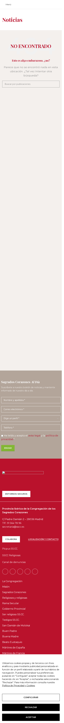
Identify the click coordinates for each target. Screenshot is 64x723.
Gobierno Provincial (14, 608)
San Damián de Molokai (16, 625)
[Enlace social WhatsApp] (35, 572)
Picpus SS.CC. (10, 548)
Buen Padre (9, 631)
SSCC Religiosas (11, 555)
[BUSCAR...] (56, 84)
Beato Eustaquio (12, 642)
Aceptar (31, 717)
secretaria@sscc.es (13, 526)
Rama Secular (10, 603)
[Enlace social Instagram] (20, 572)
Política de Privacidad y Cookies (18, 685)
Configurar (31, 697)
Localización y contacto (43, 539)
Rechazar (31, 707)
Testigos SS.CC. (10, 619)
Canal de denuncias (14, 562)
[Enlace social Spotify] (28, 572)
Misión (6, 586)
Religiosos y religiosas (14, 597)
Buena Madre (10, 636)
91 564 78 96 (14, 523)
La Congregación (12, 581)
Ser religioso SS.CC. (13, 614)
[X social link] (13, 572)
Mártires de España (13, 647)
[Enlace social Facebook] (5, 572)
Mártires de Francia (13, 653)
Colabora (11, 539)
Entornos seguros (16, 494)
